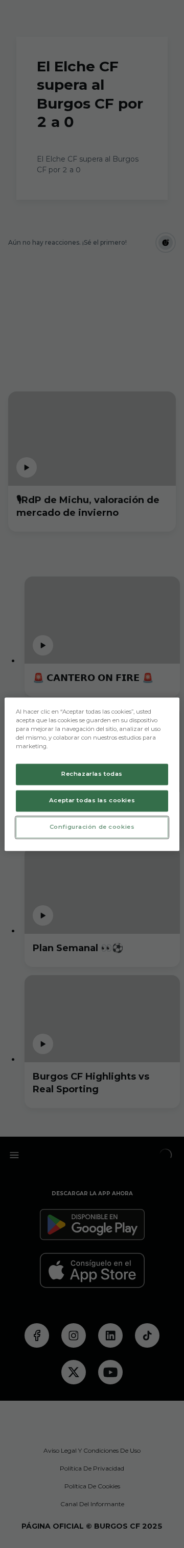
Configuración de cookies (92, 826)
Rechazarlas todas (92, 773)
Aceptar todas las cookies (92, 800)
